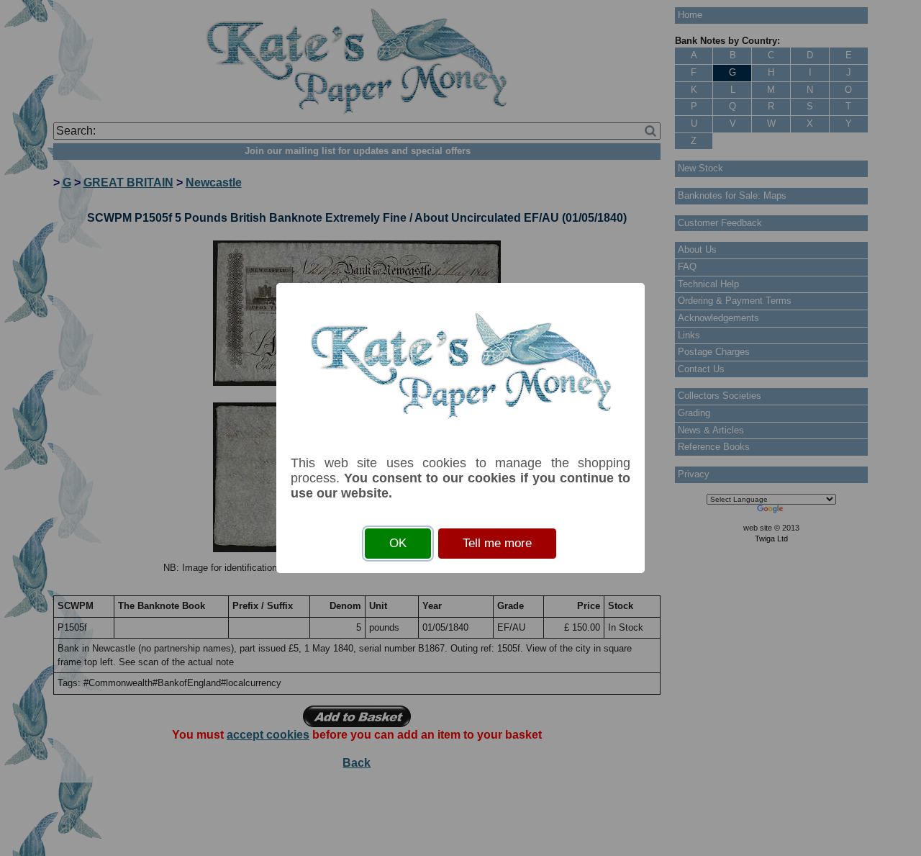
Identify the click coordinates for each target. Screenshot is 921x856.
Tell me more (497, 543)
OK (398, 543)
